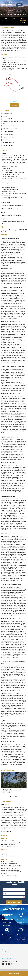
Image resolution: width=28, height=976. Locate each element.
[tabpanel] (14, 8)
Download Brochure (14, 902)
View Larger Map (14, 101)
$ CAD (10, 2)
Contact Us (7, 949)
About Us (7, 952)
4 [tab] (15, 796)
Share (15, 105)
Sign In (19, 4)
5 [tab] (16, 796)
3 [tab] (13, 796)
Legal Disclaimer (9, 954)
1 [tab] (10, 796)
